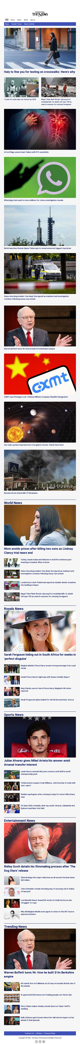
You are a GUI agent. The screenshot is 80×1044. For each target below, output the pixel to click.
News (19, 20)
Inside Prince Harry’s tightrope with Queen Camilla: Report (45, 677)
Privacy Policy (49, 1033)
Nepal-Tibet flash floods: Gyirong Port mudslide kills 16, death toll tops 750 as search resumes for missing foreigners (56, 101)
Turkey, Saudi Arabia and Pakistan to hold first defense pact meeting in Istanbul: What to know (46, 561)
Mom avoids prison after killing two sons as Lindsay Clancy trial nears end (38, 550)
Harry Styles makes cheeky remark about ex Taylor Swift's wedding (45, 1007)
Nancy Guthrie (29, 24)
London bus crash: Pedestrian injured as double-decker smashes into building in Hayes (48, 583)
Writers (39, 1033)
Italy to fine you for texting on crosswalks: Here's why (39, 72)
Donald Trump (16, 24)
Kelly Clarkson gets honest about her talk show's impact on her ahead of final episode (47, 1018)
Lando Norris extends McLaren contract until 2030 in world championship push (46, 772)
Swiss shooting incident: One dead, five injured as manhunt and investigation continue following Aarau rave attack (47, 572)
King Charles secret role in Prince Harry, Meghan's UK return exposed (46, 689)
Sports (32, 20)
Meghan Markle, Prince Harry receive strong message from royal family (48, 667)
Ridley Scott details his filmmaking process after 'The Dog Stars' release (39, 868)
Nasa (7, 24)
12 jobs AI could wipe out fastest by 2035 (20, 99)
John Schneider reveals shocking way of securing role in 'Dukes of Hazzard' (47, 890)
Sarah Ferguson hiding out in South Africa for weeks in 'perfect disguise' (40, 656)
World (26, 20)
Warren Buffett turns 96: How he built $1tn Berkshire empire (39, 974)
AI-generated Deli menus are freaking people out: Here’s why (46, 995)
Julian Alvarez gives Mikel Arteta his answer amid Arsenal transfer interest (37, 762)
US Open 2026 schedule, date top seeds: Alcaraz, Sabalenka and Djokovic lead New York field (48, 807)
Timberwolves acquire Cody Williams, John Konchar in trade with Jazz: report (48, 784)
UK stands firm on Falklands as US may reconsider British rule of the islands (48, 984)
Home (13, 20)
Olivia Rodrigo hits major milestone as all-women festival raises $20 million (48, 878)
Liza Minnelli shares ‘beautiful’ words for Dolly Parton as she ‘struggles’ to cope (46, 901)
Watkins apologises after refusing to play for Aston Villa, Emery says (48, 795)
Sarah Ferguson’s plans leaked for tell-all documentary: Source (47, 700)
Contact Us (29, 1033)
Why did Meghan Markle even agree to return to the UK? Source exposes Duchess (47, 913)
